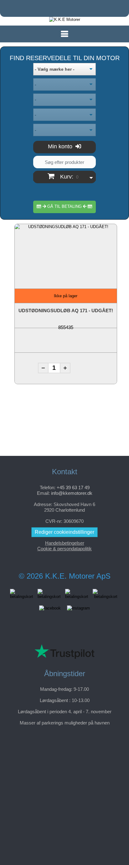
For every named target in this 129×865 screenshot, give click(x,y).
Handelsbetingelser (64, 543)
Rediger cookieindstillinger (64, 532)
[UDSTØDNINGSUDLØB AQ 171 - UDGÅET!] (66, 252)
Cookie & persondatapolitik (64, 548)
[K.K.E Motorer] (64, 19)
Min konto (61, 146)
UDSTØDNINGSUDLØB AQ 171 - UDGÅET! (65, 310)
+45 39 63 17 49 (73, 487)
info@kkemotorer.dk (71, 493)
